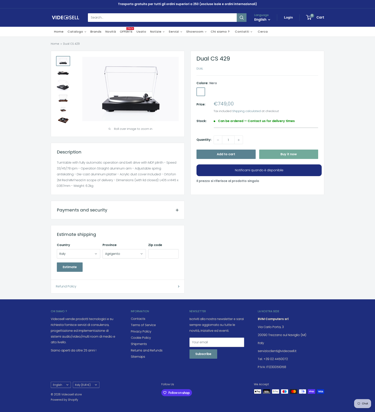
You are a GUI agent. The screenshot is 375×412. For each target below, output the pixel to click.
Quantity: (203, 140)
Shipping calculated (246, 111)
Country (63, 245)
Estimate (70, 267)
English (57, 385)
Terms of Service (143, 325)
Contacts (138, 319)
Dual (199, 69)
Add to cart (226, 154)
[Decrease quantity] (218, 140)
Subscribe (203, 354)
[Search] (241, 17)
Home (55, 44)
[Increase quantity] (239, 140)
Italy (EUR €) (83, 385)
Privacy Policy (141, 331)
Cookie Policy (141, 337)
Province (110, 245)
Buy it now (288, 154)
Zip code (155, 245)
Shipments (139, 344)
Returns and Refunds (146, 350)
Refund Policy (66, 286)
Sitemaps (138, 356)
